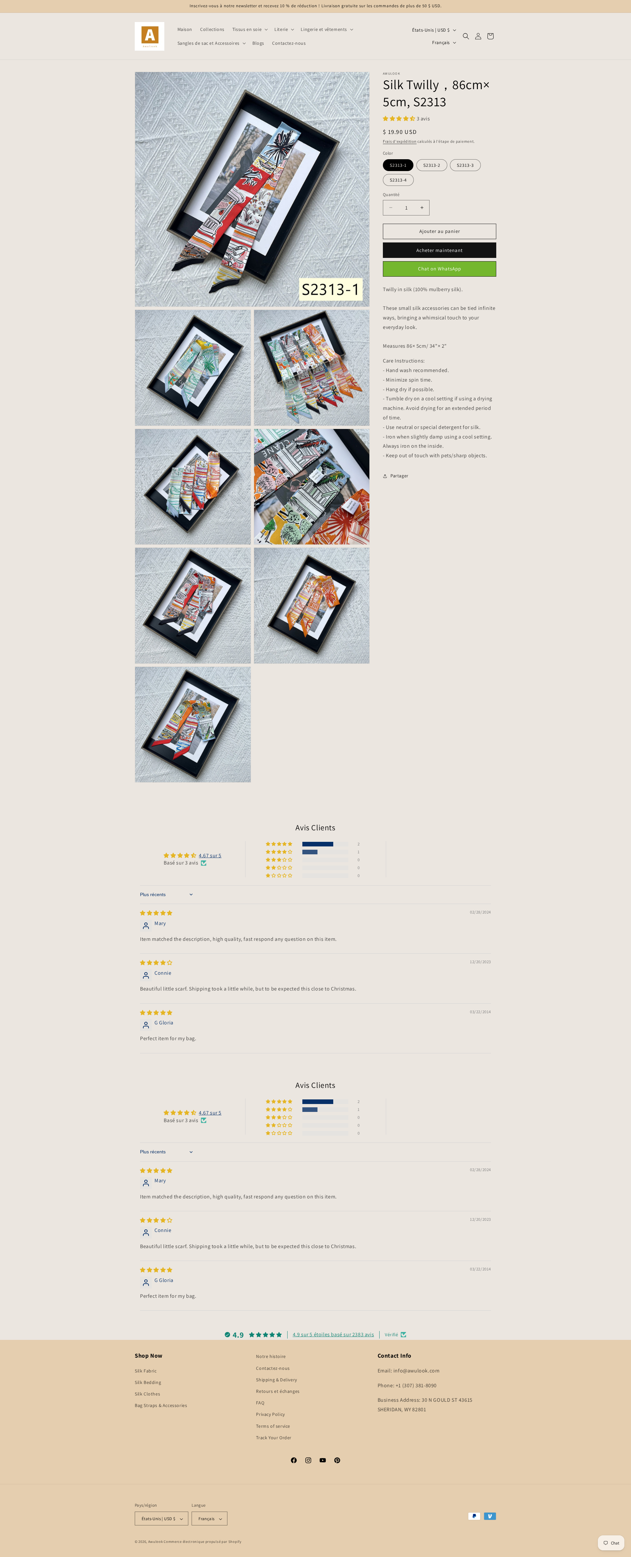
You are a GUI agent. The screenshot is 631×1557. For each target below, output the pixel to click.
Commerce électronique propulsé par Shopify (202, 1542)
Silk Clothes (147, 1393)
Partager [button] (399, 476)
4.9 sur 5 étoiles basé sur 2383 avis (333, 1334)
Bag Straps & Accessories (161, 1405)
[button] (249, 29)
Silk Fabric (146, 1370)
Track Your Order (274, 1437)
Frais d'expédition (400, 141)
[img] (156, 913)
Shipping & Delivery (276, 1379)
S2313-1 (398, 165)
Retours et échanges (277, 1391)
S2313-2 (431, 165)
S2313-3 (465, 165)
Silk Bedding (148, 1382)
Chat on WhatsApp (439, 268)
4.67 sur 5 (210, 855)
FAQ (260, 1402)
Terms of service (273, 1426)
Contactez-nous (273, 1368)
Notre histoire (271, 1356)
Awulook (155, 1542)
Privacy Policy (270, 1414)
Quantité (391, 194)
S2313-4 (398, 180)
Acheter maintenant (439, 250)
